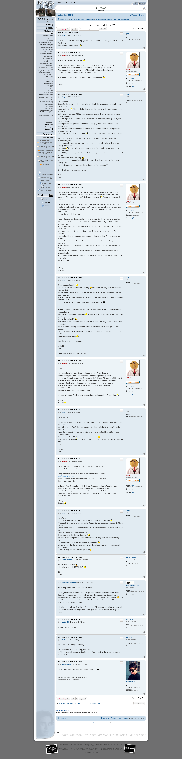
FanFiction (50, 40)
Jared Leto (50, 78)
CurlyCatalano (131, 557)
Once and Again (49, 104)
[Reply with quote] (121, 33)
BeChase (129, 637)
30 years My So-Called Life (46, 143)
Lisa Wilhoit (50, 87)
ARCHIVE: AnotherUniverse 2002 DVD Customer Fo (45, 73)
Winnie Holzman (48, 83)
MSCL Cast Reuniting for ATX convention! (46, 161)
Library (49, 28)
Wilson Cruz (49, 81)
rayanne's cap (46, 183)
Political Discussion (48, 62)
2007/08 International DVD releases (46, 116)
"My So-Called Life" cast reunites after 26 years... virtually (45, 179)
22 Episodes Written (46, 174)
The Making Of (49, 108)
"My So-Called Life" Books (46, 110)
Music (51, 54)
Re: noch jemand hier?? (70, 53)
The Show (50, 38)
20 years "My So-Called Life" (46, 157)
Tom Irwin (50, 90)
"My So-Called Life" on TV (46, 42)
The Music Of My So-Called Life (45, 98)
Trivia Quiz (49, 127)
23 (131, 590)
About (46, 206)
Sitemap (46, 199)
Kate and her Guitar (132, 585)
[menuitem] (70, 15)
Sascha (128, 69)
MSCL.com (61, 3)
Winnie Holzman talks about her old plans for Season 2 (45, 152)
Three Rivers (46, 137)
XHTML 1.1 (87, 752)
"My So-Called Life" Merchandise (48, 121)
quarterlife (50, 103)
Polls (51, 131)
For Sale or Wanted (48, 49)
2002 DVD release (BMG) (46, 119)
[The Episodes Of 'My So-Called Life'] (142, 3)
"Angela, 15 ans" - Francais (45, 71)
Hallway (49, 24)
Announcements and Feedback (47, 36)
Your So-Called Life (48, 58)
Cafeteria (69, 3)
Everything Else (49, 60)
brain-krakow (130, 681)
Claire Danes (49, 76)
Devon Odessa (49, 88)
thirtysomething (49, 106)
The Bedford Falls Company (45, 101)
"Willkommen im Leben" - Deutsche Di (46, 64)
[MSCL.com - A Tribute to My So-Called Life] (46, 2)
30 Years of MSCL (46, 172)
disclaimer (118, 749)
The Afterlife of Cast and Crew (46, 45)
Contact (46, 202)
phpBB (94, 722)
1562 (132, 79)
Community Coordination (46, 47)
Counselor (48, 134)
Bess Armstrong (48, 92)
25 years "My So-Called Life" (46, 147)
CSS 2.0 (95, 752)
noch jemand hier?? (101, 25)
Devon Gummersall (48, 79)
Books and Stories (48, 56)
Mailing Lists (48, 125)
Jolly (128, 33)
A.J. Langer (50, 85)
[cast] (135, 3)
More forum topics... (47, 190)
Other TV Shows (48, 51)
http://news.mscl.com (66, 476)
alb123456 (129, 619)
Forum (76, 3)
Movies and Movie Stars (46, 53)
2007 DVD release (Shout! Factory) (46, 112)
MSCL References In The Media (46, 95)
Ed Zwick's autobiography (45, 186)
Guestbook (49, 129)
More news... (46, 164)
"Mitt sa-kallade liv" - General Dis (45, 68)
